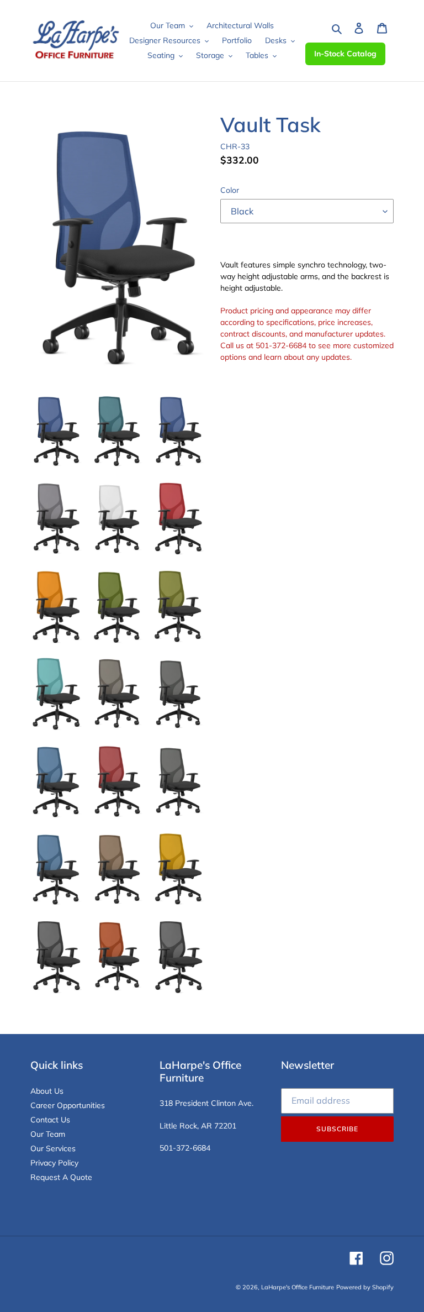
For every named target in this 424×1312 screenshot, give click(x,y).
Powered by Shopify (365, 1287)
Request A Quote (61, 1177)
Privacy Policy (54, 1163)
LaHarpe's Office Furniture (297, 1287)
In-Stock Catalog (345, 54)
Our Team (47, 1134)
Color (229, 190)
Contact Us (50, 1120)
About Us (46, 1091)
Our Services (53, 1148)
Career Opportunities (67, 1105)
